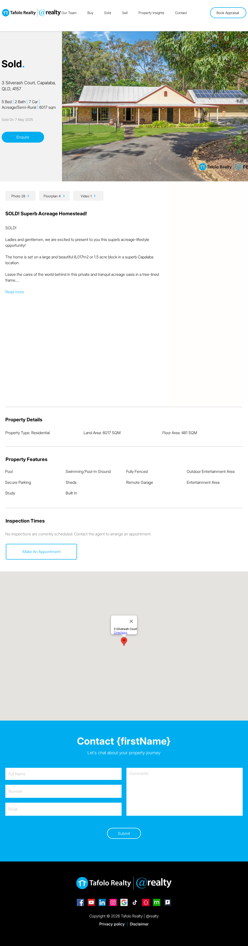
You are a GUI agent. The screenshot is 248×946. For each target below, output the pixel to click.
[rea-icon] (145, 902)
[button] (41, 552)
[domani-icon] (156, 902)
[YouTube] (91, 902)
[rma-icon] (167, 902)
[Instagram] (113, 902)
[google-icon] (124, 902)
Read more (14, 291)
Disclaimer (139, 924)
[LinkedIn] (102, 902)
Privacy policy (112, 924)
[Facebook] (80, 902)
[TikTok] (135, 902)
